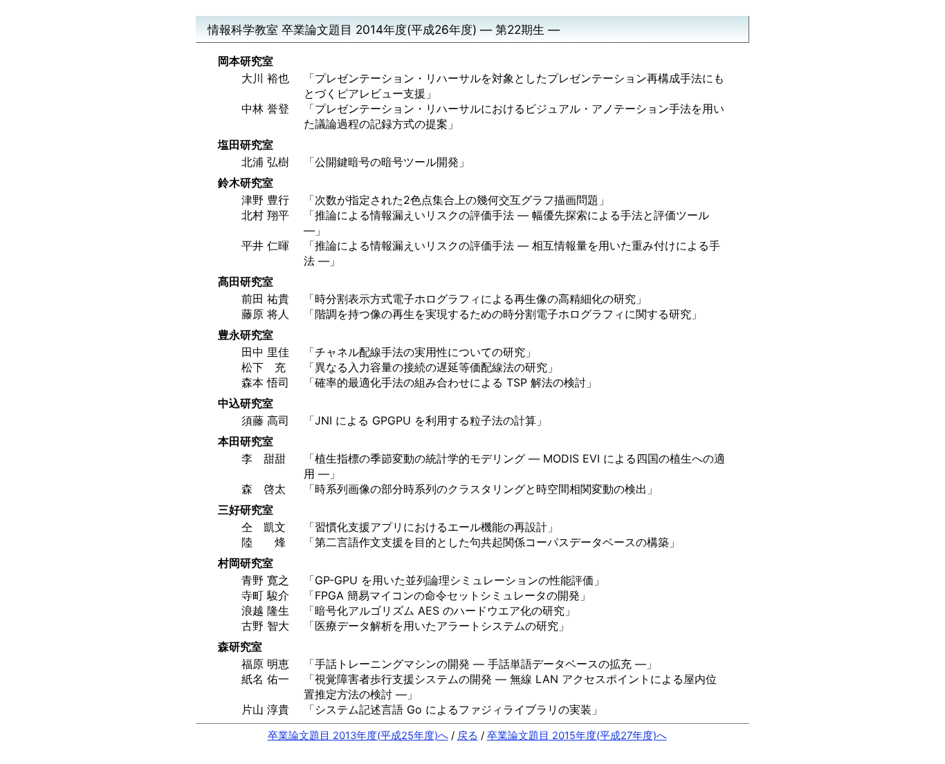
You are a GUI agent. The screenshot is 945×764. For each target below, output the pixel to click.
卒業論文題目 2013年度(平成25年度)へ (358, 735)
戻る (467, 735)
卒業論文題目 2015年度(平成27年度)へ (577, 735)
